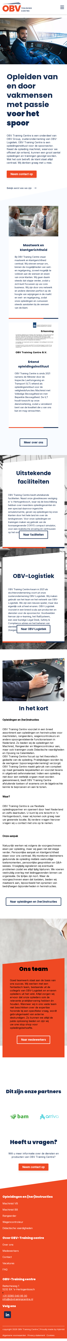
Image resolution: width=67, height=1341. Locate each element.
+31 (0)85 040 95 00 (14, 1295)
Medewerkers (10, 1250)
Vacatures (8, 1263)
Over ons (7, 1244)
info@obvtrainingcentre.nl (17, 1299)
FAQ (4, 1269)
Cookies (51, 1335)
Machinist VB (10, 1203)
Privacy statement (36, 1335)
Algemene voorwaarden (14, 1335)
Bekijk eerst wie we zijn (19, 188)
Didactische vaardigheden (17, 1228)
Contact (7, 1256)
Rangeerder (9, 1215)
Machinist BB (10, 1209)
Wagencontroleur (12, 1221)
